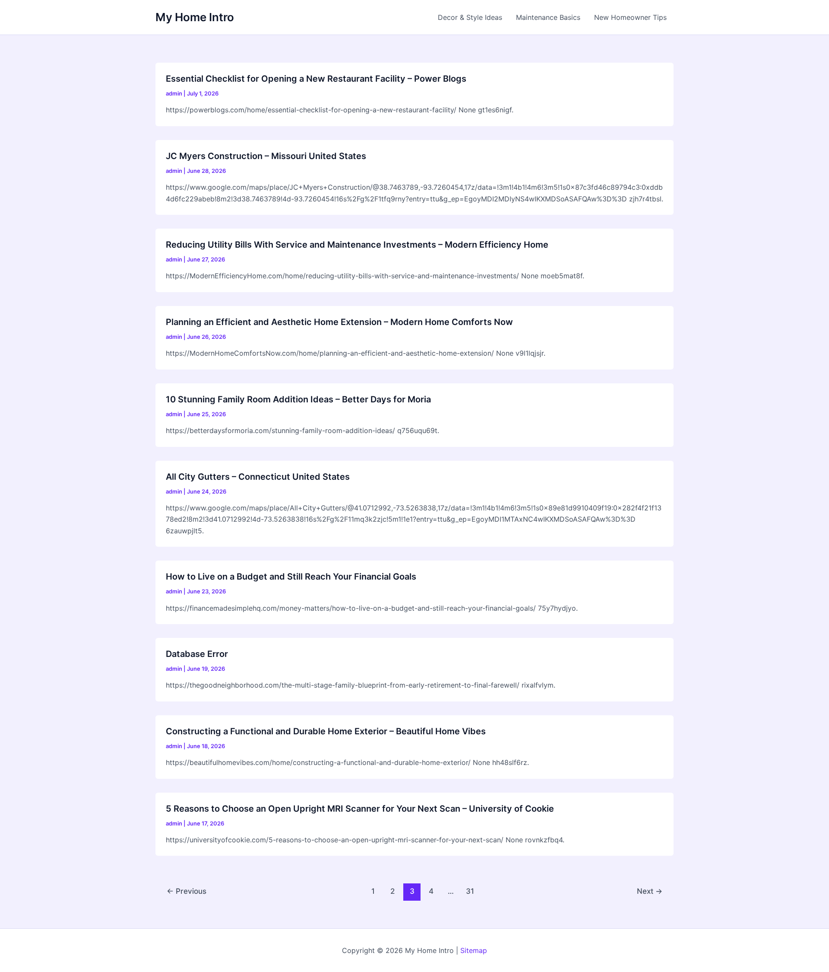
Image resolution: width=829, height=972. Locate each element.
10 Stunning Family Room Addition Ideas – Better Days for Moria (298, 399)
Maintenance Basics (548, 17)
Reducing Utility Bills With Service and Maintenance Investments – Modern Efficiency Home (357, 244)
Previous (186, 891)
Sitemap (473, 950)
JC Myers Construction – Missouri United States (266, 156)
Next (649, 891)
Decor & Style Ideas (470, 17)
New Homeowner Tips (630, 17)
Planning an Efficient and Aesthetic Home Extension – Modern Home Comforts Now (339, 322)
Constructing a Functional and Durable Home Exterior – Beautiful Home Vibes (326, 731)
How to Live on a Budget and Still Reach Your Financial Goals (291, 576)
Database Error (197, 654)
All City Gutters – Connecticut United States (258, 477)
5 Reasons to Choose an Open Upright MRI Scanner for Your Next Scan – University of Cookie (360, 808)
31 (470, 891)
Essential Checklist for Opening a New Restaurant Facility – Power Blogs (316, 78)
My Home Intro (194, 17)
